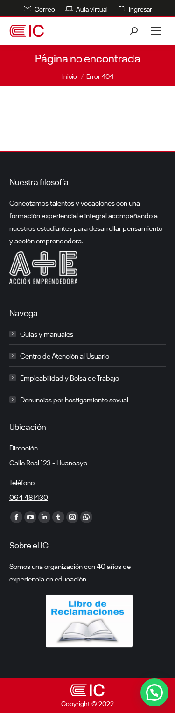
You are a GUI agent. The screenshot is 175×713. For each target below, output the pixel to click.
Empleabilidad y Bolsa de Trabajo (69, 377)
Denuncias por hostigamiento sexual (74, 399)
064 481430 (28, 496)
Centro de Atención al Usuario (64, 355)
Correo (45, 8)
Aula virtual (92, 8)
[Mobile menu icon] (156, 30)
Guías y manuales (46, 333)
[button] (154, 692)
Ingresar (140, 8)
